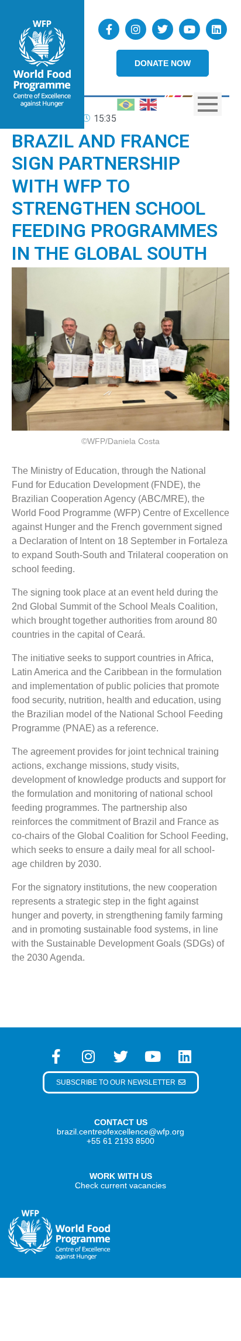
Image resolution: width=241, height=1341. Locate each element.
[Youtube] (189, 29)
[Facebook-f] (108, 29)
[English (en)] (148, 103)
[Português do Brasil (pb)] (126, 103)
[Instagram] (135, 29)
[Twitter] (162, 29)
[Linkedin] (216, 29)
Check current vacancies (120, 1185)
